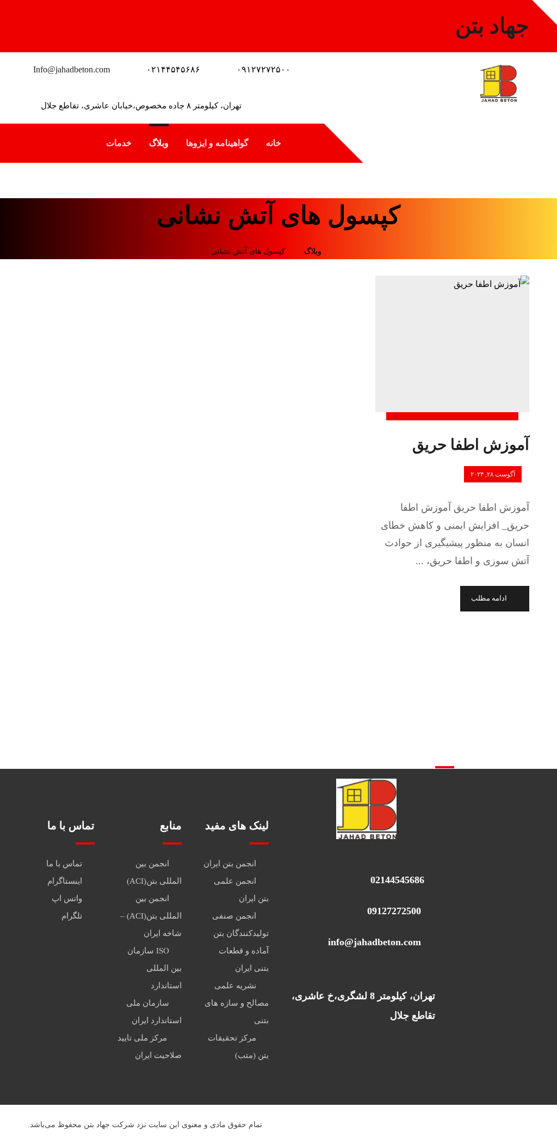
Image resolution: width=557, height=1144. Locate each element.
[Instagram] (60, 22)
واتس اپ (67, 898)
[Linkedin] (82, 22)
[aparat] (38, 22)
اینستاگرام (64, 881)
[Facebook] (104, 22)
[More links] (71, 143)
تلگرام (71, 915)
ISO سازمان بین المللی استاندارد (154, 968)
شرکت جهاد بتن (109, 1125)
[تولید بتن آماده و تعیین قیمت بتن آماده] (498, 83)
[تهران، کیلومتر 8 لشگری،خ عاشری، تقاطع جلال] (362, 972)
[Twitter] (126, 22)
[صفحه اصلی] (343, 251)
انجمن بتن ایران (229, 863)
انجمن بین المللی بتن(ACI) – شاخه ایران (151, 916)
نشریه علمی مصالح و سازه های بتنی (237, 1003)
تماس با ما (64, 863)
